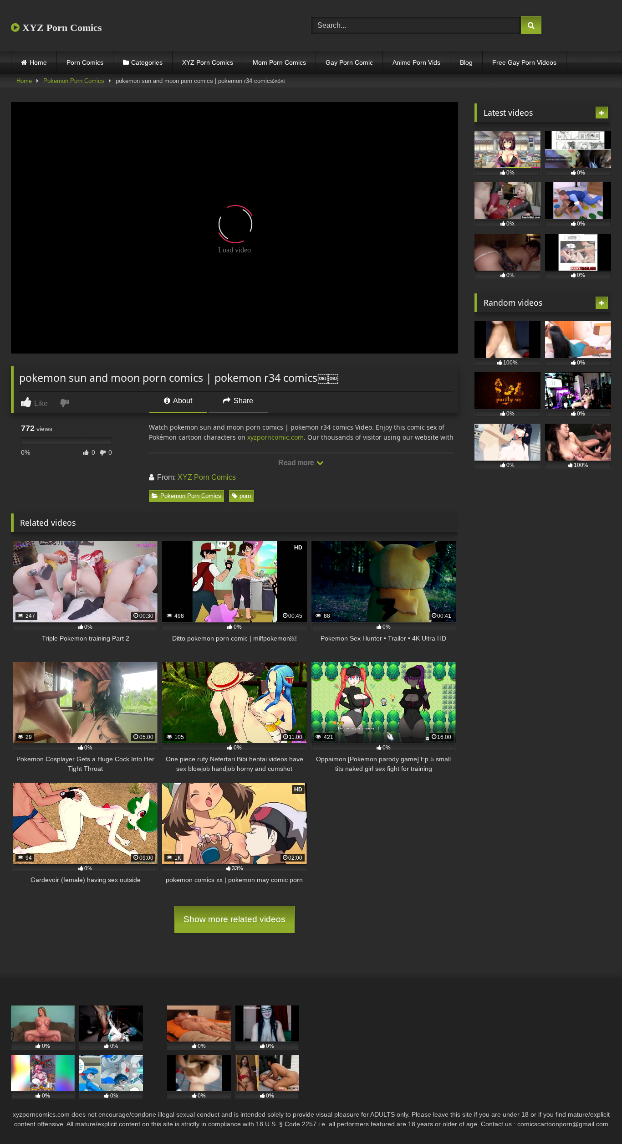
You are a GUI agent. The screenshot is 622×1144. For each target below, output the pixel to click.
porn (245, 495)
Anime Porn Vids (416, 62)
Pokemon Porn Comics (73, 80)
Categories (147, 62)
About (182, 401)
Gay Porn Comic (349, 62)
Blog (466, 62)
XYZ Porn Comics (61, 27)
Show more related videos (235, 919)
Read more (297, 463)
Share (242, 401)
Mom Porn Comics (279, 62)
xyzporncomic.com (275, 437)
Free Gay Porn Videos (524, 62)
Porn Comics (84, 62)
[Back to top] (594, 1117)
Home (38, 62)
